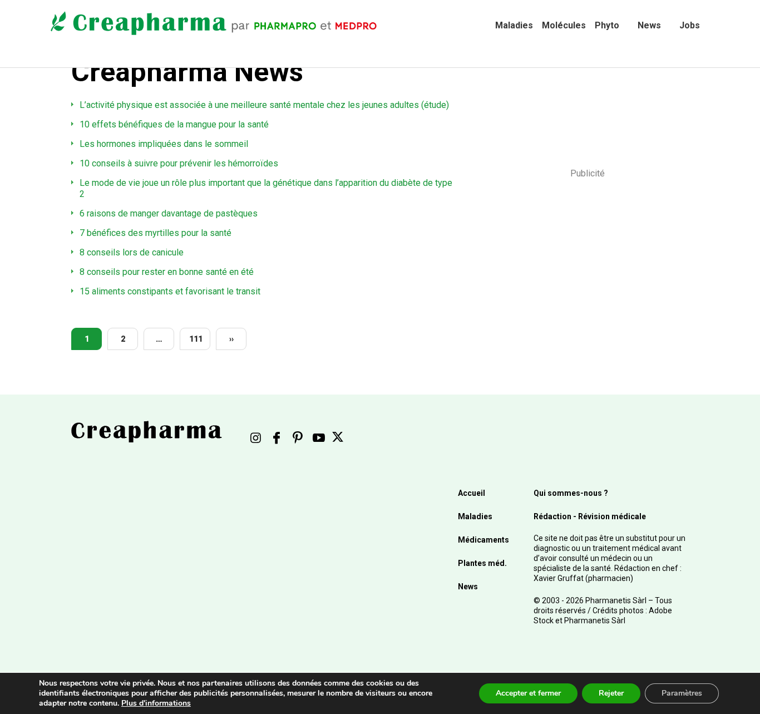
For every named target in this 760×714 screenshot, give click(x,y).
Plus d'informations (156, 703)
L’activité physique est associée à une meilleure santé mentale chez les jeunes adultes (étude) (264, 105)
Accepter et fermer (528, 693)
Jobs (689, 25)
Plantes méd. (482, 563)
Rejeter (611, 693)
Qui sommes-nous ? (571, 493)
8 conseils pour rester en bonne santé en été (167, 272)
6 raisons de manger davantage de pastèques (169, 213)
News (649, 25)
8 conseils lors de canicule (132, 252)
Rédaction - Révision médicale (590, 516)
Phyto (607, 25)
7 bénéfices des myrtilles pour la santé (155, 233)
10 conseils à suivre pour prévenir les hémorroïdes (179, 163)
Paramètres (682, 693)
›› (231, 338)
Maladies (514, 25)
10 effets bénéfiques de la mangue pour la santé (174, 124)
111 (196, 338)
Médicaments (483, 539)
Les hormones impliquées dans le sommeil (164, 144)
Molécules (564, 25)
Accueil (471, 493)
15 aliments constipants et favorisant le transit (170, 291)
